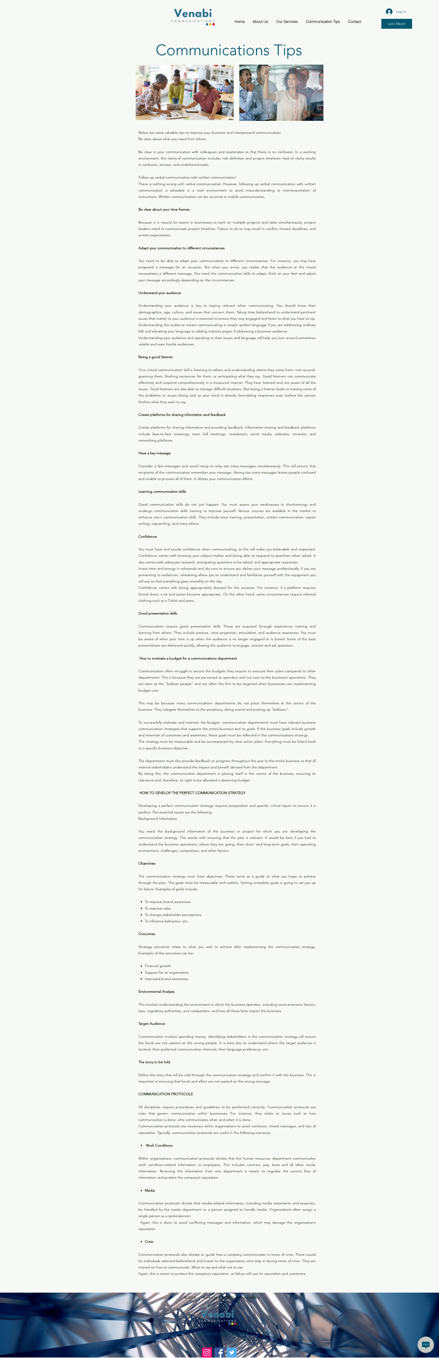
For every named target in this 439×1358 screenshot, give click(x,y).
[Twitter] (232, 1352)
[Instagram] (207, 1352)
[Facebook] (219, 1352)
